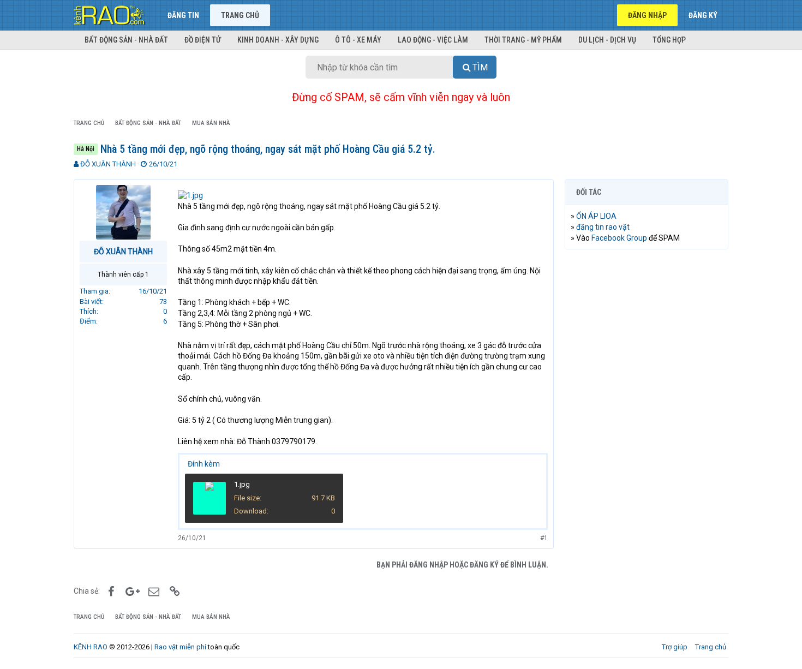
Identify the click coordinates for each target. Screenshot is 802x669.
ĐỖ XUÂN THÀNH (108, 164)
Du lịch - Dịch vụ (607, 39)
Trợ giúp (674, 647)
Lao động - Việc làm (433, 39)
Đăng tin (183, 15)
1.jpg (242, 484)
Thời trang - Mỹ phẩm (523, 39)
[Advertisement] (646, 424)
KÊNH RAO (90, 647)
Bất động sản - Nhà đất (126, 39)
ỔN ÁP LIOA (596, 216)
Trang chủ (240, 15)
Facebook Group (619, 238)
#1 (544, 538)
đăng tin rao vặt (603, 227)
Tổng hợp (669, 39)
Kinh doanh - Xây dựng (278, 39)
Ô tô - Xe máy (358, 39)
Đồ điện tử (202, 39)
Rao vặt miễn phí (180, 647)
